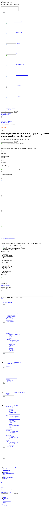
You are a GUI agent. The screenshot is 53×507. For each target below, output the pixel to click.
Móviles (10, 434)
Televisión (8, 435)
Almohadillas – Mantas (11, 316)
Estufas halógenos (10, 321)
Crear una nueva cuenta (6, 492)
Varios (7, 440)
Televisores (11, 438)
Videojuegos (11, 445)
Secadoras (8, 366)
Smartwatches (9, 429)
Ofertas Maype (9, 109)
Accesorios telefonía (13, 431)
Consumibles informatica (14, 419)
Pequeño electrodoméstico (22, 75)
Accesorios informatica (14, 416)
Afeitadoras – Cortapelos (11, 378)
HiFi (10, 411)
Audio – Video (9, 406)
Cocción (8, 333)
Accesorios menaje (13, 341)
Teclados (11, 427)
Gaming (8, 441)
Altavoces (11, 409)
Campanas (11, 335)
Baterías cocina (12, 344)
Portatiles (11, 422)
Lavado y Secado (20, 53)
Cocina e (8, 339)
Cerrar (2, 298)
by (19, 297)
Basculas (8, 379)
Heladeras (8, 394)
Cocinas (10, 338)
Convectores (9, 317)
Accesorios (11, 407)
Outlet (17, 106)
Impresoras (11, 420)
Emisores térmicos (10, 318)
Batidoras (11, 345)
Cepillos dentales (9, 380)
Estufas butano (9, 320)
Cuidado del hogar (7, 501)
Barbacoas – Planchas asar (14, 334)
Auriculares (11, 410)
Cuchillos (11, 349)
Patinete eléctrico (9, 446)
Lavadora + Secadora (10, 363)
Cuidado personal (20, 64)
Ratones (10, 424)
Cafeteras (11, 346)
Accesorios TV (12, 436)
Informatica (8, 415)
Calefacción (19, 32)
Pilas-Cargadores (12, 421)
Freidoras (8, 393)
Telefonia (8, 430)
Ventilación (18, 96)
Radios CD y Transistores (14, 414)
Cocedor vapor (12, 336)
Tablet (10, 426)
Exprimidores (12, 350)
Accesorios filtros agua (14, 340)
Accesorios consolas (13, 442)
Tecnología (18, 85)
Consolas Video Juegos (14, 443)
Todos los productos (10, 108)
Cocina (18, 43)
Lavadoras (8, 364)
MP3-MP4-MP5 (12, 412)
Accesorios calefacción (11, 315)
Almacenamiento (12, 417)
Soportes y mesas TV (13, 437)
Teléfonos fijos (12, 432)
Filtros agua (11, 351)
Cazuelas (11, 348)
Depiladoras (8, 381)
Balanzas (11, 343)
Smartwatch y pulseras (14, 425)
